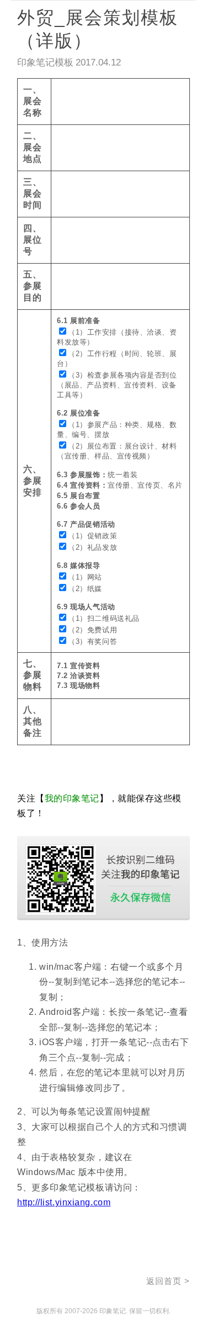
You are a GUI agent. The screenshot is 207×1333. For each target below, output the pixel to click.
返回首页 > (168, 1281)
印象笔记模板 (45, 62)
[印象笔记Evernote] (53, 1283)
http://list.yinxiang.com (63, 1202)
